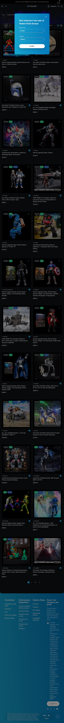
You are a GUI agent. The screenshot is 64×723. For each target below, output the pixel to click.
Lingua (21, 36)
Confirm (32, 46)
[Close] (46, 16)
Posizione (22, 27)
